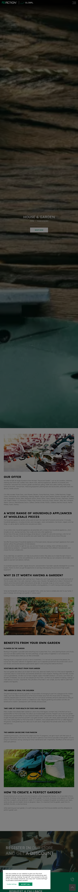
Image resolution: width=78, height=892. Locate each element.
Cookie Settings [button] (12, 884)
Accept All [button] (25, 884)
